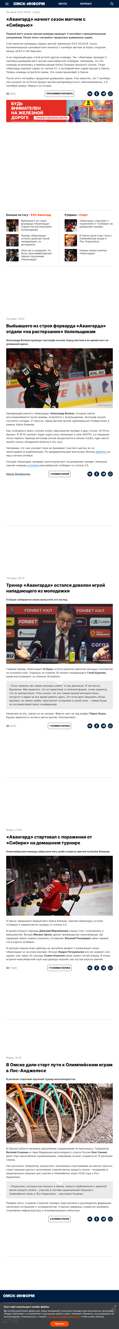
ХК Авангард (42, 214)
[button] (7, 4)
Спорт (36, 12)
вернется (101, 451)
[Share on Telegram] (102, 93)
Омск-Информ (29, 4)
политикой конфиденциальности (63, 1316)
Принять (59, 1323)
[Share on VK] (89, 93)
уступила (33, 465)
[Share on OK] (95, 93)
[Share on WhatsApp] (109, 93)
